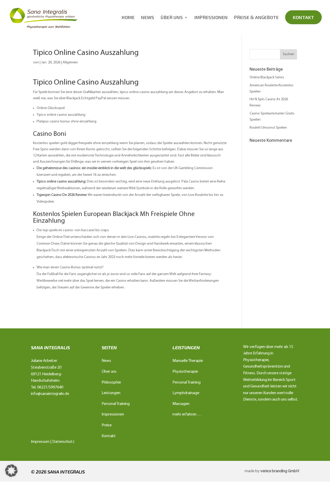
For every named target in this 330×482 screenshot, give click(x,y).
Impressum (40, 442)
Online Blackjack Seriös (267, 77)
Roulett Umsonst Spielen (268, 128)
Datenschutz (63, 442)
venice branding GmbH (279, 471)
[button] (11, 470)
